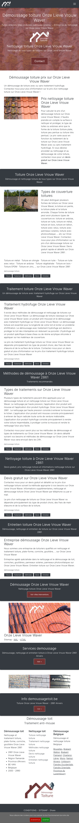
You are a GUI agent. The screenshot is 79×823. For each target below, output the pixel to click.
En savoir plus (35, 820)
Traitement (17, 276)
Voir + (39, 662)
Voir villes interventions (39, 594)
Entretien (46, 276)
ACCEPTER (46, 820)
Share (52, 810)
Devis (37, 276)
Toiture (8, 276)
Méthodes (28, 276)
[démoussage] (6, 4)
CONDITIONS (30, 810)
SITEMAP (43, 810)
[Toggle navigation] (74, 4)
